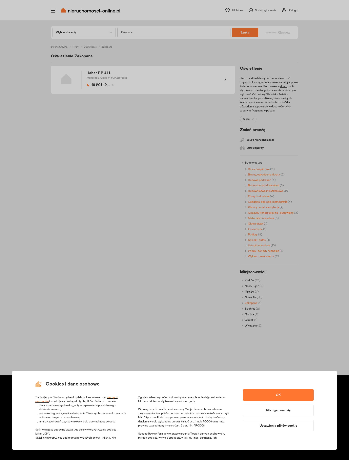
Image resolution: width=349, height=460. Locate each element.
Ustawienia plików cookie (278, 425)
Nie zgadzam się (278, 410)
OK (278, 395)
